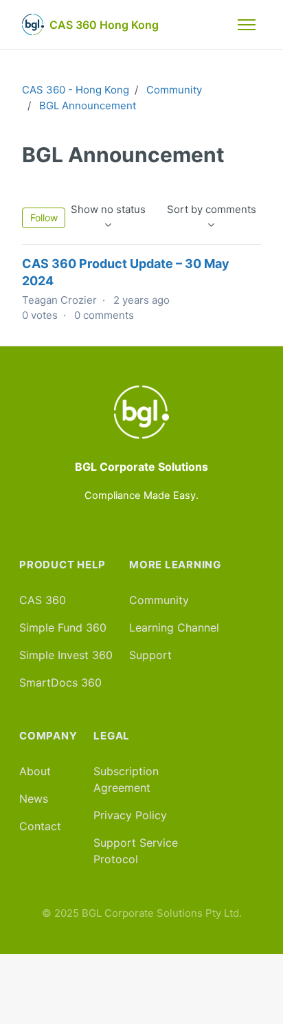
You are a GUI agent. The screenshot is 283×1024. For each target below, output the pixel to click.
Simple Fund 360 (62, 627)
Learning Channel (174, 627)
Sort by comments (211, 209)
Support (150, 655)
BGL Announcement (87, 105)
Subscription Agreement (126, 779)
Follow (44, 217)
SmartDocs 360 (60, 682)
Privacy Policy (130, 815)
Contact (40, 826)
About (35, 771)
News (33, 798)
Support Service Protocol (135, 851)
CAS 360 (42, 600)
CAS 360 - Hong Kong (75, 89)
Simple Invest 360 (66, 655)
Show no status (108, 209)
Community (174, 89)
